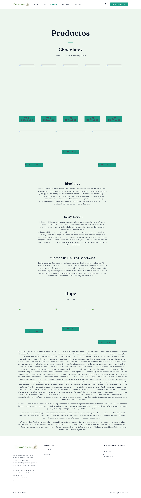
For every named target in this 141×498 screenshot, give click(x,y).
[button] (105, 4)
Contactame (77, 4)
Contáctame (47, 454)
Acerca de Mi (65, 4)
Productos (53, 4)
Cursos (44, 4)
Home (36, 4)
